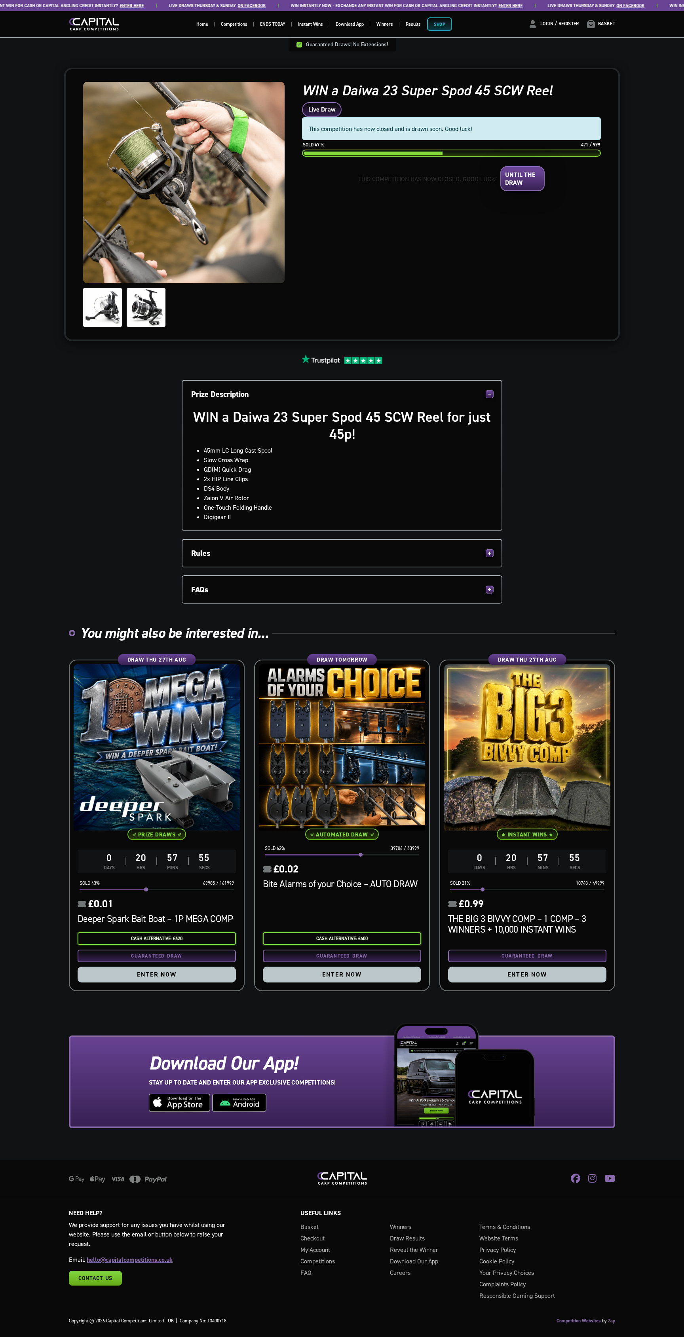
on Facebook (222, 6)
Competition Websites (579, 1321)
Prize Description (220, 394)
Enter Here (102, 6)
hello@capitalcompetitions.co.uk (130, 1259)
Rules (200, 553)
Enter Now (156, 974)
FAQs (199, 589)
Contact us (95, 1278)
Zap (611, 1321)
